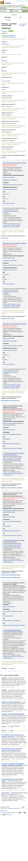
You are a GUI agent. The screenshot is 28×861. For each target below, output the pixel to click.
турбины (23, 39)
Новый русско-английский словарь (8, 54)
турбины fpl (4, 93)
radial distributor (7, 438)
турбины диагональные (12, 110)
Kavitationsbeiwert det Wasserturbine (11, 574)
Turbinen (3, 60)
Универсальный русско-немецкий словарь (10, 83)
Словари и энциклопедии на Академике (12, 5)
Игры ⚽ (7, 19)
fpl (2, 59)
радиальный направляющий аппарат (12, 434)
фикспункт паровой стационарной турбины (14, 162)
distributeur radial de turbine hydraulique (12, 448)
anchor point (6, 193)
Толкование (4, 31)
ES (23, 1)
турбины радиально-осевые (13, 144)
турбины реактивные (12, 152)
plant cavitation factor (8, 615)
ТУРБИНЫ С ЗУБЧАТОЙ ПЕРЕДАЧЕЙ (10, 702)
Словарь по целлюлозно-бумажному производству (12, 91)
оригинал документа (15, 226)
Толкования (14, 14)
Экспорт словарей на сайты (5, 812)
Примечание (6, 593)
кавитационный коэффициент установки (13, 611)
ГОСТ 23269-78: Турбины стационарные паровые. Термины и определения (12, 225)
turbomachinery (12, 36)
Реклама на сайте (16, 808)
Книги (20, 17)
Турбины (3, 726)
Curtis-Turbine (7, 81)
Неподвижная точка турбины (10, 211)
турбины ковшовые (11, 118)
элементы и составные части (10, 189)
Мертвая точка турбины (12, 209)
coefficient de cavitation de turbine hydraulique (14, 625)
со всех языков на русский (22, 24)
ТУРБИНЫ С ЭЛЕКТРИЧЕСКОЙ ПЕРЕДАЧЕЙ (12, 714)
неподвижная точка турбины (10, 180)
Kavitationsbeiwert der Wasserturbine (11, 577)
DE (20, 1)
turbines (3, 52)
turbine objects (11, 35)
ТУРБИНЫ (4, 677)
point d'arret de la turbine (9, 203)
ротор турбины (5, 792)
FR (26, 1)
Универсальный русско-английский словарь (10, 39)
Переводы (7, 17)
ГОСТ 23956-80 (7, 419)
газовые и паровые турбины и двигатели (13, 184)
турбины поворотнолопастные (14, 127)
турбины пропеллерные (12, 135)
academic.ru (5, 2)
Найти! (24, 9)
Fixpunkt (3, 157)
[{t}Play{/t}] (7, 33)
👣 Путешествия (3, 810)
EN (17, 1)
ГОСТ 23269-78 (7, 173)
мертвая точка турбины (8, 177)
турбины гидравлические (9, 429)
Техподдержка (9, 808)
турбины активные (11, 101)
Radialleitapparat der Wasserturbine (10, 400)
